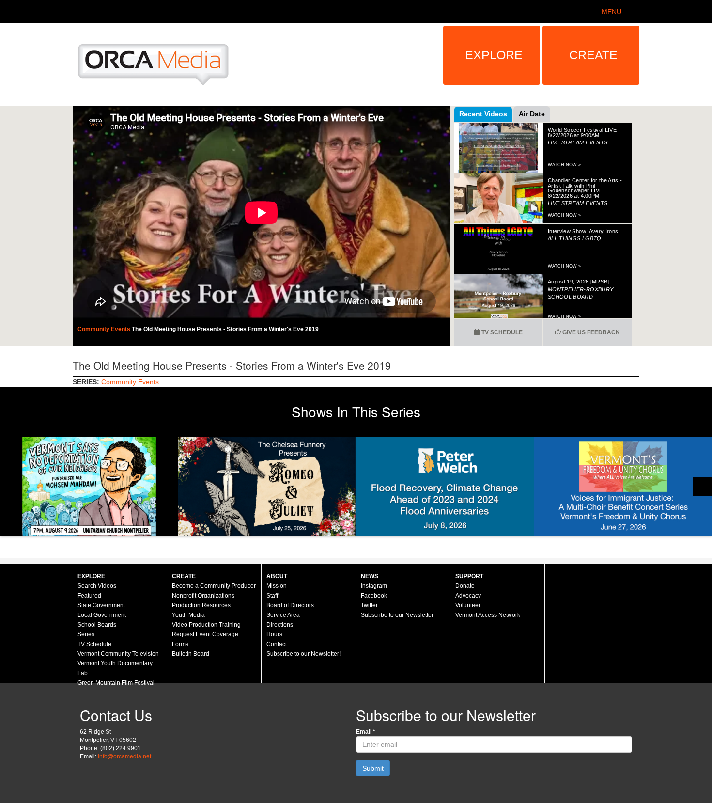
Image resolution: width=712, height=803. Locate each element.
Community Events (104, 329)
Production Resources (201, 605)
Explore (494, 55)
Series (85, 634)
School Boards (96, 624)
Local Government (101, 615)
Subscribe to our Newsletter (397, 615)
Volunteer (467, 605)
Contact (276, 644)
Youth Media (188, 615)
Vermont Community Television (118, 653)
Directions (279, 624)
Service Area (283, 615)
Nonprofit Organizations (203, 595)
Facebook (374, 595)
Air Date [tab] (532, 114)
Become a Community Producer (214, 586)
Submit (373, 768)
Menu (611, 12)
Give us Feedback (590, 332)
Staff (272, 595)
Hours (274, 634)
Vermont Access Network (487, 615)
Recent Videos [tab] (483, 114)
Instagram (374, 586)
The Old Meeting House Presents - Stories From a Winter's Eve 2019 (225, 329)
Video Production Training (206, 624)
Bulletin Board (190, 653)
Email (365, 731)
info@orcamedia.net (124, 756)
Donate (465, 586)
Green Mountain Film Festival (116, 682)
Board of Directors (290, 605)
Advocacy (468, 595)
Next (702, 486)
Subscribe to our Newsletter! (303, 653)
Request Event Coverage (205, 634)
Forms (180, 644)
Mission (276, 586)
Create (593, 55)
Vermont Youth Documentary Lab (115, 668)
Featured (89, 595)
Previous (9, 486)
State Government (101, 605)
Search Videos (96, 586)
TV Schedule (501, 332)
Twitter (369, 605)
